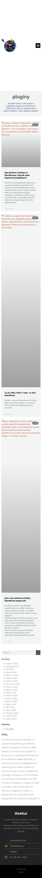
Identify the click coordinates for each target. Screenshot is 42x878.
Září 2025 (10, 669)
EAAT (32, 751)
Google (22, 759)
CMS (30, 743)
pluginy (10, 775)
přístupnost (25, 778)
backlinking (20, 743)
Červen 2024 (12, 686)
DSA (27, 747)
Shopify (18, 782)
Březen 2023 (12, 701)
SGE (9, 782)
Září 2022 (10, 707)
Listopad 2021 (12, 713)
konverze (18, 763)
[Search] (38, 652)
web (28, 790)
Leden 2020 (11, 715)
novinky (7, 771)
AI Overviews (15, 739)
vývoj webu (26, 786)
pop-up (20, 775)
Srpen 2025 (11, 672)
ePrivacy (32, 755)
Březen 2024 (12, 689)
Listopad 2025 (12, 666)
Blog (8, 729)
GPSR (31, 759)
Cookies (21, 872)
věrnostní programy (13, 790)
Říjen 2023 (11, 692)
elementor (8, 755)
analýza (7, 743)
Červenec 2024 (13, 683)
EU (4, 759)
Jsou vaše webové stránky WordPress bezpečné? (17, 599)
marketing (9, 767)
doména (17, 747)
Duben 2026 (11, 663)
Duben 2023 (11, 698)
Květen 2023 (12, 695)
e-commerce (19, 751)
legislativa (30, 763)
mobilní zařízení (25, 767)
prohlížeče (11, 778)
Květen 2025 (12, 678)
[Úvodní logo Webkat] (9, 45)
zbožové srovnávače (28, 798)
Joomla (6, 763)
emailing (21, 755)
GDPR (12, 759)
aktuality (29, 739)
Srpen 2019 (11, 718)
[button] (38, 45)
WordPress (26, 794)
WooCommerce (10, 794)
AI (4, 739)
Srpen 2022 (11, 710)
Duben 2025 (11, 681)
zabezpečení (9, 798)
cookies (7, 747)
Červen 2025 (12, 675)
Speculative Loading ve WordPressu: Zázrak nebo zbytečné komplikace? (17, 175)
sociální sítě (12, 786)
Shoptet (29, 782)
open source (20, 771)
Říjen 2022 (11, 704)
